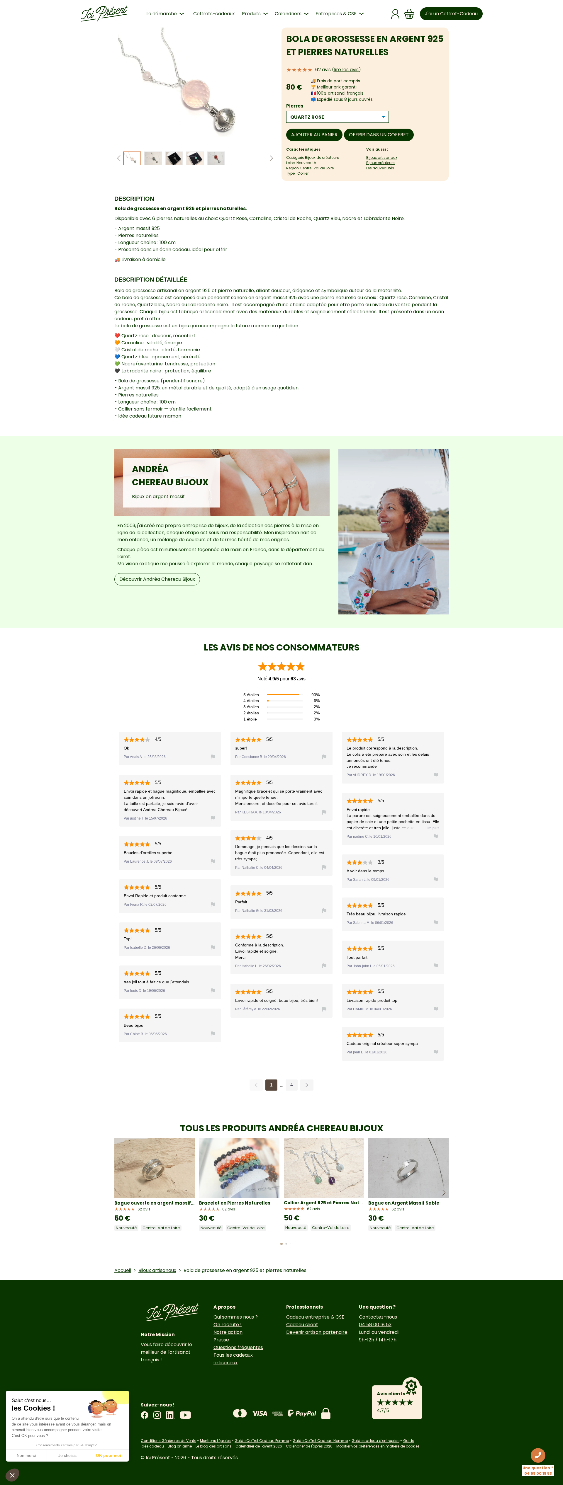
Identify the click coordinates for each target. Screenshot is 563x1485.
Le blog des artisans (214, 1446)
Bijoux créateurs (380, 162)
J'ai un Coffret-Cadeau (451, 13)
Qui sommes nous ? (235, 1317)
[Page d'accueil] (104, 14)
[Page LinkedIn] (170, 1415)
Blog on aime (180, 1446)
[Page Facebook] (144, 1415)
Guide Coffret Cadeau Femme (262, 1440)
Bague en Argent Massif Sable (403, 1203)
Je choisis (67, 1455)
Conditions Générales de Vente (168, 1440)
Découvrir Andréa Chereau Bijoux (157, 579)
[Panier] (409, 14)
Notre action (228, 1332)
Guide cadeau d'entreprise (375, 1440)
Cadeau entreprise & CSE (315, 1317)
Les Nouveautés (380, 168)
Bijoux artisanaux (381, 157)
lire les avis (346, 69)
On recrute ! (227, 1324)
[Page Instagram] (157, 1415)
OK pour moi (108, 1455)
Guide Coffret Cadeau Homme (320, 1440)
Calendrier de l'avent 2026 (258, 1446)
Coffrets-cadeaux (214, 13)
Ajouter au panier (314, 134)
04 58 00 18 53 (375, 1324)
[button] (271, 158)
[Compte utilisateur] (395, 14)
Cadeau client (302, 1324)
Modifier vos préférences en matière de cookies (378, 1446)
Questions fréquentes (238, 1347)
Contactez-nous (378, 1317)
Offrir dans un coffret (379, 134)
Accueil (122, 1270)
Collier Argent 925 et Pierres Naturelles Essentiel (324, 1203)
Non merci (26, 1455)
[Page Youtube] (185, 1415)
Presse (221, 1339)
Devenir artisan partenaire (316, 1332)
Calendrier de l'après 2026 (309, 1446)
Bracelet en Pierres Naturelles (234, 1203)
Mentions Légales (215, 1440)
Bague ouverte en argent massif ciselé (154, 1203)
